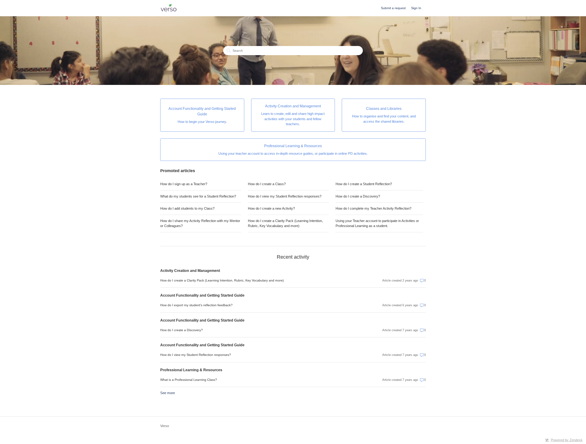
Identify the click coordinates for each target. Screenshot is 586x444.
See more (167, 393)
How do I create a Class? (267, 184)
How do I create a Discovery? (358, 196)
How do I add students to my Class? (187, 208)
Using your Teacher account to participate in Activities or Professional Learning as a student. (377, 223)
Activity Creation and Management (190, 271)
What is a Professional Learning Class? (188, 380)
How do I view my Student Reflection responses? (284, 196)
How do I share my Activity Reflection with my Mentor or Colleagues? (200, 223)
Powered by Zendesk (567, 440)
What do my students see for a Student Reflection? (198, 196)
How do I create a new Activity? (271, 208)
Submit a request (393, 8)
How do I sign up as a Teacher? (183, 184)
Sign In (416, 8)
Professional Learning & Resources (191, 370)
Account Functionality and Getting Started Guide (202, 295)
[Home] (168, 10)
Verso (164, 426)
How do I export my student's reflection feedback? (196, 305)
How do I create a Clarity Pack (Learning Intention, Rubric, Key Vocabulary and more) (285, 223)
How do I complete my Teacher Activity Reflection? (373, 208)
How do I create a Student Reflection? (364, 184)
